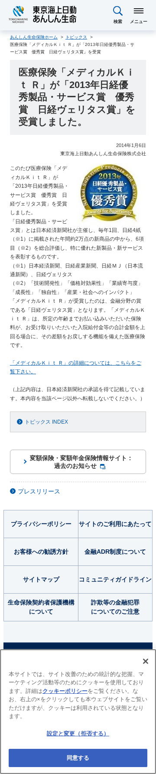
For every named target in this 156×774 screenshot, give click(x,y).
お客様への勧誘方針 (41, 551)
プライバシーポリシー (41, 523)
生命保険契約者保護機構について (41, 607)
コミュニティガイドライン (115, 579)
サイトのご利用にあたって (115, 523)
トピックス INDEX (46, 422)
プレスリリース (39, 491)
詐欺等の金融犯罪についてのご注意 (115, 607)
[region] (78, 711)
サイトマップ (41, 579)
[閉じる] (145, 661)
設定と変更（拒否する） (78, 733)
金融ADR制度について (115, 551)
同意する (78, 757)
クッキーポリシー (65, 691)
